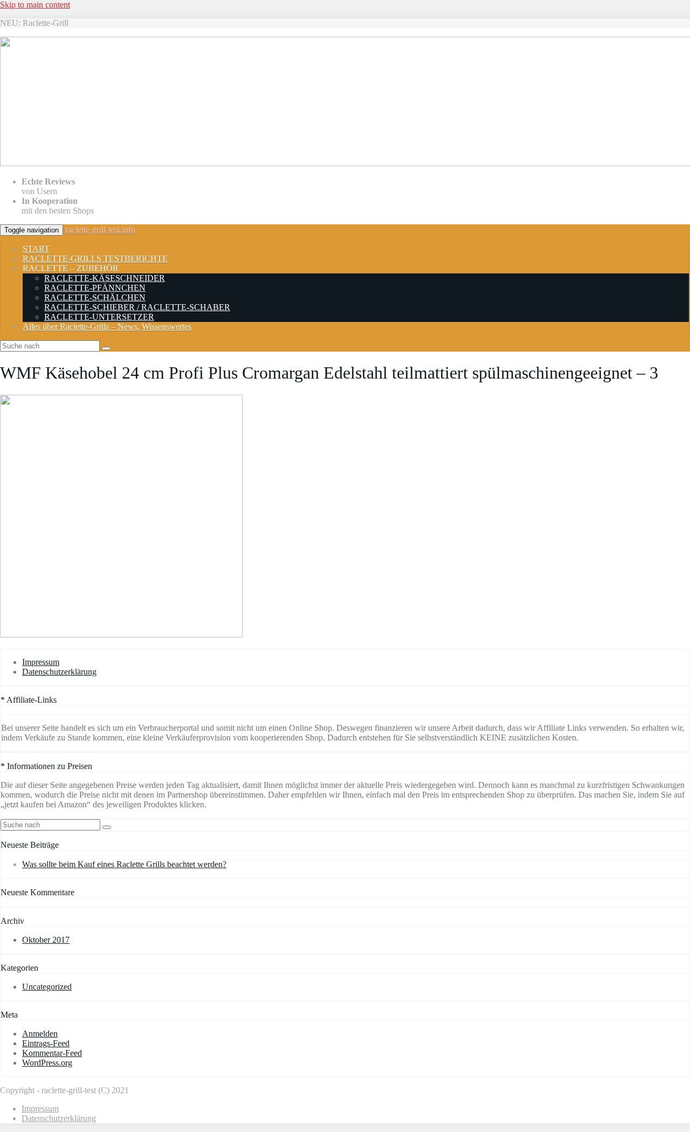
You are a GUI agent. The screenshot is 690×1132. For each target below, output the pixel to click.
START (36, 248)
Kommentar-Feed (52, 1053)
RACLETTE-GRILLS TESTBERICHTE (95, 258)
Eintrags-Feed (46, 1043)
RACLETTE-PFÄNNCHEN (95, 287)
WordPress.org (47, 1062)
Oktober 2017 (46, 939)
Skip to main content (35, 4)
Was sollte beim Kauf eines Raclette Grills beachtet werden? (124, 864)
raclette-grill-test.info (100, 229)
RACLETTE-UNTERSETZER (99, 316)
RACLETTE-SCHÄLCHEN (95, 297)
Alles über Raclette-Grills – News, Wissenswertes (107, 326)
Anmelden (40, 1033)
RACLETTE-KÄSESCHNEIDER (104, 278)
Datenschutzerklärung (59, 671)
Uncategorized (47, 986)
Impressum (40, 662)
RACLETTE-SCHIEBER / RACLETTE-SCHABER (137, 307)
